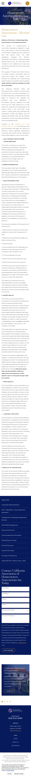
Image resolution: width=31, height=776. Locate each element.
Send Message (8, 650)
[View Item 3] (7, 701)
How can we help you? (8, 615)
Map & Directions (15, 731)
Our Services (15, 745)
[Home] (15, 3)
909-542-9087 (15, 718)
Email (3, 604)
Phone (4, 599)
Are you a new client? (8, 610)
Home (15, 738)
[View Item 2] (4, 701)
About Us (15, 742)
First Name (5, 588)
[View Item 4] (10, 701)
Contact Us (9, 691)
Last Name (5, 593)
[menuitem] (15, 504)
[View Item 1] (2, 701)
